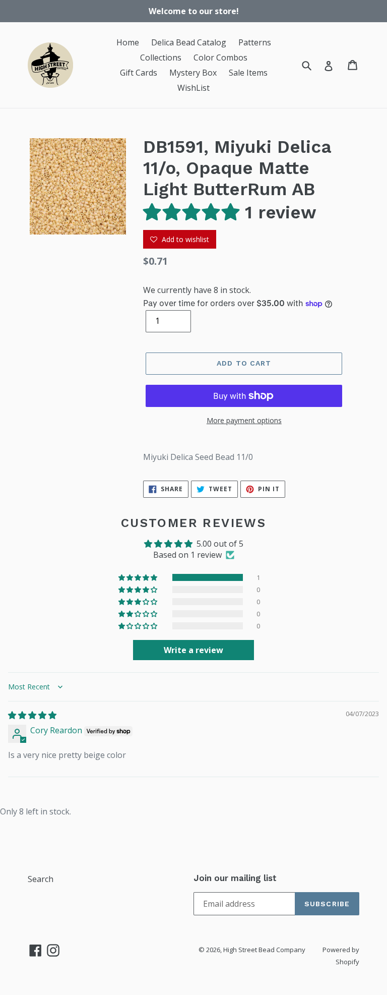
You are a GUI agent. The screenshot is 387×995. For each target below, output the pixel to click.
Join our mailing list (235, 878)
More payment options (244, 420)
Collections (160, 57)
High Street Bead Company (264, 949)
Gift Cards (138, 72)
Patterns (254, 42)
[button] (194, 212)
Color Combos (220, 57)
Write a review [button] (193, 650)
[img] (32, 715)
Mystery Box (193, 72)
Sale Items (248, 72)
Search (40, 879)
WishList (193, 87)
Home (127, 42)
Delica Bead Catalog (188, 42)
